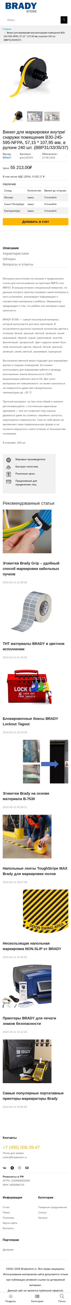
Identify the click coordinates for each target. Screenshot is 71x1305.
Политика (8, 1217)
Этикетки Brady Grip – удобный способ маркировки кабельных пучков (31, 568)
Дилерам (8, 1249)
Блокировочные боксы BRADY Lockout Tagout (30, 721)
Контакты (8, 1228)
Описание (11, 248)
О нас (6, 1207)
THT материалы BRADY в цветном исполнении (33, 646)
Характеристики (16, 253)
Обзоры (9, 259)
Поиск (6, 1212)
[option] (35, 76)
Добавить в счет (35, 221)
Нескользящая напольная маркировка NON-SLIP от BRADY (32, 946)
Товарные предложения (52, 1207)
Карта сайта (10, 1223)
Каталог (43, 1217)
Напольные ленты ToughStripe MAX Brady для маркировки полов (35, 871)
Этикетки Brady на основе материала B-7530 (26, 796)
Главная (7, 29)
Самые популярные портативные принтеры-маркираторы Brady (33, 1096)
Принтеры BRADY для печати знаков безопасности (29, 1021)
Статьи (42, 1212)
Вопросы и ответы (18, 264)
